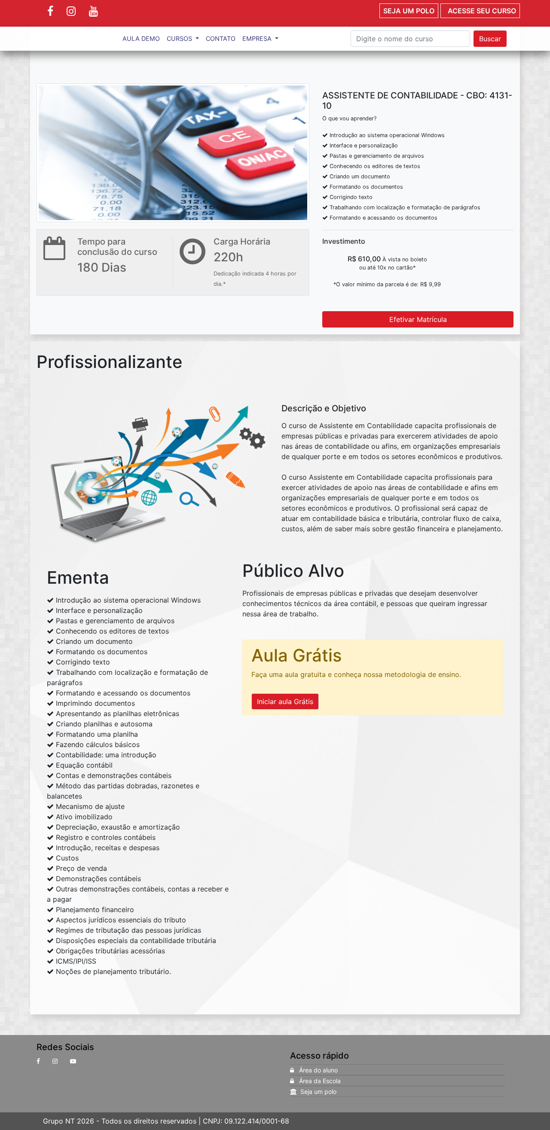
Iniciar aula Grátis (285, 701)
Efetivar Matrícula (418, 319)
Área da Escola (317, 1080)
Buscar (490, 38)
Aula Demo (141, 38)
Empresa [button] (257, 38)
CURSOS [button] (180, 38)
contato (220, 38)
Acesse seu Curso (480, 10)
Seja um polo (408, 10)
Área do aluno (316, 1070)
